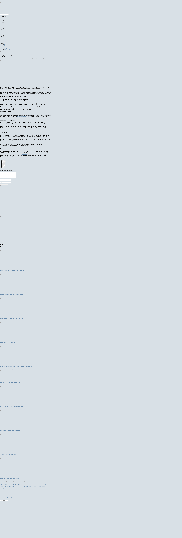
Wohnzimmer (43, 486)
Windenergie (32, 486)
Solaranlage (9, 486)
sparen (16, 486)
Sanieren (46, 484)
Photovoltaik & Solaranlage (6, 498)
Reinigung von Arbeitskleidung (9, 479)
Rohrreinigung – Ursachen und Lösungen (13, 270)
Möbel (29, 484)
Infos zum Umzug (6, 46)
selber (7, 486)
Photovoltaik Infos (6, 48)
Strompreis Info (4, 496)
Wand (29, 486)
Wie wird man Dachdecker (8, 454)
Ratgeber (38, 484)
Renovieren (43, 484)
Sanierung (2, 486)
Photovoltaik (33, 484)
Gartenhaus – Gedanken (7, 343)
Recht (5, 45)
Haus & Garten (4, 18)
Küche (26, 484)
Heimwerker (16, 484)
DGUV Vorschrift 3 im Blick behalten (11, 382)
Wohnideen (39, 486)
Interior (3, 22)
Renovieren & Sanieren (6, 25)
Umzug (5, 44)
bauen (12, 482)
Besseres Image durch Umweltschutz (11, 406)
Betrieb (3, 36)
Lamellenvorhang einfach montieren (11, 294)
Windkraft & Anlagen (7, 49)
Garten (6, 90)
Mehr (3, 43)
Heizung (22, 484)
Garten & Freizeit (43, 482)
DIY (2, 29)
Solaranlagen (13, 486)
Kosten (24, 484)
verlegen (26, 486)
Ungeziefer (12, 94)
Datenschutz (4, 494)
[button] (8, 14)
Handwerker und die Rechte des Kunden (8, 497)
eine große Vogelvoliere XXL (23, 116)
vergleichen (24, 486)
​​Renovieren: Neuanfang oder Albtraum (12, 318)
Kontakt (3, 495)
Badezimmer (8, 482)
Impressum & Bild (5, 493)
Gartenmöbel (24, 154)
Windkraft (35, 486)
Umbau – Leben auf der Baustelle (10, 430)
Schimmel (5, 486)
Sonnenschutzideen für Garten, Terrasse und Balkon (16, 367)
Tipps (18, 486)
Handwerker (4, 484)
